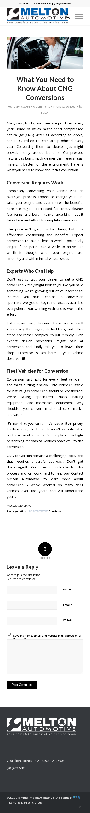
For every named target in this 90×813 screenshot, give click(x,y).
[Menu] (77, 16)
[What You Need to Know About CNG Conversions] (45, 53)
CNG (10, 455)
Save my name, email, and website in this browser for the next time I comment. (47, 637)
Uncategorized (66, 107)
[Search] (65, 16)
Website (68, 620)
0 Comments (41, 107)
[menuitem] (65, 16)
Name (68, 589)
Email (67, 605)
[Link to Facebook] (79, 807)
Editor (45, 113)
